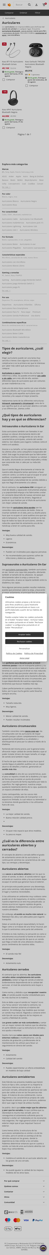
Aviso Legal (24, 658)
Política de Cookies (14, 653)
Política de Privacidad (33, 653)
